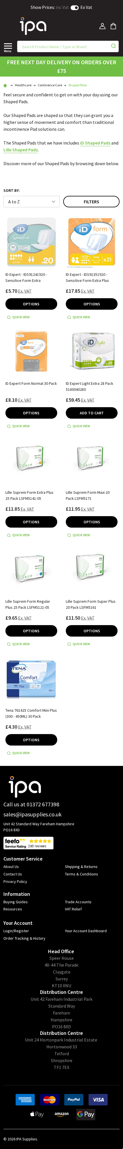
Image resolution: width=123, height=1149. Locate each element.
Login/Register (16, 930)
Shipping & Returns (81, 866)
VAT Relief (73, 909)
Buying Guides (15, 901)
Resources (12, 909)
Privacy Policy (15, 881)
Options (31, 304)
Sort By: (11, 190)
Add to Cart (92, 412)
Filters (91, 201)
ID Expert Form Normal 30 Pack (31, 383)
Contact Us (12, 874)
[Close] (8, 46)
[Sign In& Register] (102, 26)
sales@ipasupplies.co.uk (32, 814)
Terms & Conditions (81, 874)
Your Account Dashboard (86, 930)
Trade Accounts (78, 901)
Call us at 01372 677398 (31, 804)
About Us (11, 866)
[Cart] (113, 26)
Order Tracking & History (24, 938)
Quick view (21, 317)
